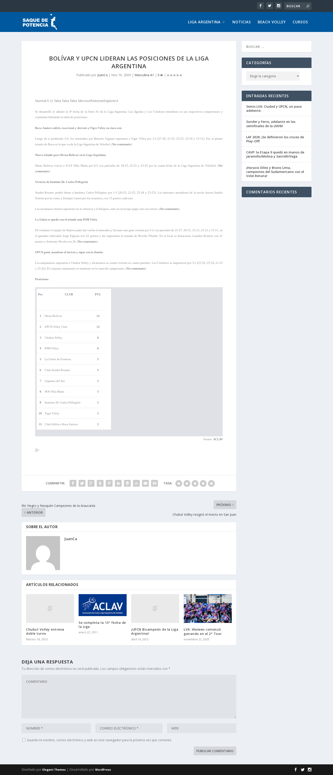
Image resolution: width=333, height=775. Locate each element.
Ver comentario (121, 144)
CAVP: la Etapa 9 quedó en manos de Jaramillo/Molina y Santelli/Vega (275, 154)
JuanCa (102, 75)
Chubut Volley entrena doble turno (45, 631)
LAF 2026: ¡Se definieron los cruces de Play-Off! (275, 139)
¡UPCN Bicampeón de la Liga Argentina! (154, 631)
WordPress (103, 770)
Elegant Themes (54, 770)
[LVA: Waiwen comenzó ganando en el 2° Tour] (208, 608)
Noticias (241, 22)
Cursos (300, 22)
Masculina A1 (144, 75)
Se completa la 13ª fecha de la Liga (102, 624)
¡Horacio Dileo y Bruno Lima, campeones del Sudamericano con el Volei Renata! (275, 171)
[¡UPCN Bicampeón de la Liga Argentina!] (155, 608)
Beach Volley (272, 22)
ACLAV (218, 439)
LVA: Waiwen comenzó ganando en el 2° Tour (203, 631)
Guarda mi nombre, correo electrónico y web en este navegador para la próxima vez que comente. (99, 740)
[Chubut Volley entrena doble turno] (50, 608)
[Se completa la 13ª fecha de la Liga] (103, 605)
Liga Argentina (204, 22)
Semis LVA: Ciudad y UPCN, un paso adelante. (274, 108)
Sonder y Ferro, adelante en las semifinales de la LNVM (270, 123)
